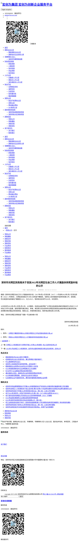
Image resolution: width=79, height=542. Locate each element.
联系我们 (11, 222)
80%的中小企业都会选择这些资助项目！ (19, 371)
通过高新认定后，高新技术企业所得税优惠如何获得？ (24, 373)
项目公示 (11, 208)
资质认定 (8, 187)
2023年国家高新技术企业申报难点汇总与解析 (21, 368)
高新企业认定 (9, 139)
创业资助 (11, 159)
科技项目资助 (9, 150)
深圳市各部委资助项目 (16, 201)
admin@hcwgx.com (11, 15)
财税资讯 (8, 248)
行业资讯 (8, 245)
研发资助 (11, 153)
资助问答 (11, 212)
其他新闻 (8, 250)
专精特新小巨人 (10, 146)
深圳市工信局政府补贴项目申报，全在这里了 (21, 364)
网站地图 (60, 494)
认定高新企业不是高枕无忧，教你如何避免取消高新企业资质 (26, 378)
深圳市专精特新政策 (15, 148)
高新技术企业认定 (11, 411)
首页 (6, 136)
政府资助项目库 (10, 199)
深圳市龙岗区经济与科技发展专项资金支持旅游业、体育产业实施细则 (29, 407)
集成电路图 (12, 185)
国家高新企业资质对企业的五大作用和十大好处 (22, 366)
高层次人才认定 (13, 169)
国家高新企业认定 (14, 141)
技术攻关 (11, 162)
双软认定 (11, 192)
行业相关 (8, 252)
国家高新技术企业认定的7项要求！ (18, 357)
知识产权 (8, 173)
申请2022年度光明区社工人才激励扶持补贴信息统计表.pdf (28, 337)
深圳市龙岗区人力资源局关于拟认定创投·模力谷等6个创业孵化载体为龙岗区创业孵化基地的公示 (39, 388)
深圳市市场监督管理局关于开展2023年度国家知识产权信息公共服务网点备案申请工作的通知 (37, 386)
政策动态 (8, 206)
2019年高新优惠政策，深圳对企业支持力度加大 (22, 375)
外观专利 (11, 180)
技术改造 (11, 157)
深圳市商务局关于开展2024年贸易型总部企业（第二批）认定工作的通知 (30, 391)
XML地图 (66, 494)
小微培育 (11, 155)
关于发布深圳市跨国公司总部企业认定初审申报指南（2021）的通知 (29, 395)
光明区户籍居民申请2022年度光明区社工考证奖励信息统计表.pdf (30, 333)
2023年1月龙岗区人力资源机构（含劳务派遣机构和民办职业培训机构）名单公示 (33, 348)
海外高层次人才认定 (15, 171)
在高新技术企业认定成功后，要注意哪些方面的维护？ (24, 359)
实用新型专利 (13, 176)
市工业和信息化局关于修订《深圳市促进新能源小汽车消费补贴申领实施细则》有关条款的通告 (38, 402)
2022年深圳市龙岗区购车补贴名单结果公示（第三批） (24, 400)
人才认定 (8, 164)
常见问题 (4, 456)
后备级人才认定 (13, 166)
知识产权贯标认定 (14, 189)
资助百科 (11, 215)
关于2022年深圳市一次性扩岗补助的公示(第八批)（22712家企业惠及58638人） (32, 393)
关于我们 (11, 219)
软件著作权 (12, 183)
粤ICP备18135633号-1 (50, 494)
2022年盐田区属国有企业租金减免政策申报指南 (22, 398)
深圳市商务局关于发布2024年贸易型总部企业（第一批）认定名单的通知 (30, 405)
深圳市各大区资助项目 (16, 203)
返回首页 (5, 341)
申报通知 (11, 210)
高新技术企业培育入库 (16, 143)
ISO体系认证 (12, 196)
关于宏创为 (8, 217)
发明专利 (11, 178)
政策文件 (8, 239)
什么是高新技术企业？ (13, 362)
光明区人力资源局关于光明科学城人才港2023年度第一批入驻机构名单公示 (31, 345)
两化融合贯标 (13, 194)
